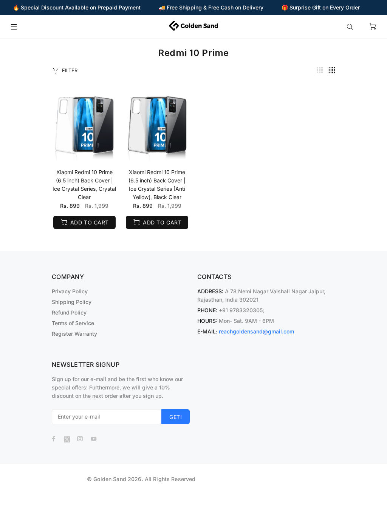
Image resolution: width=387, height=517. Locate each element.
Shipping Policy (71, 302)
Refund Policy (69, 312)
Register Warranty (74, 333)
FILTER (69, 70)
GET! (175, 417)
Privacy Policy (70, 291)
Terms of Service (73, 323)
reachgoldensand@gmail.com (256, 331)
